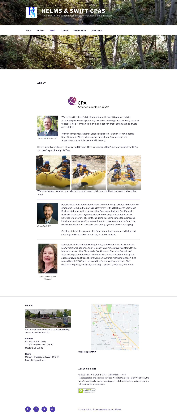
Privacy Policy (84, 409)
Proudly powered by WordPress (107, 409)
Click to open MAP (87, 352)
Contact (64, 30)
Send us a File (79, 30)
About (52, 30)
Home (28, 30)
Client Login (96, 30)
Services (40, 30)
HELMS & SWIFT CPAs (74, 11)
